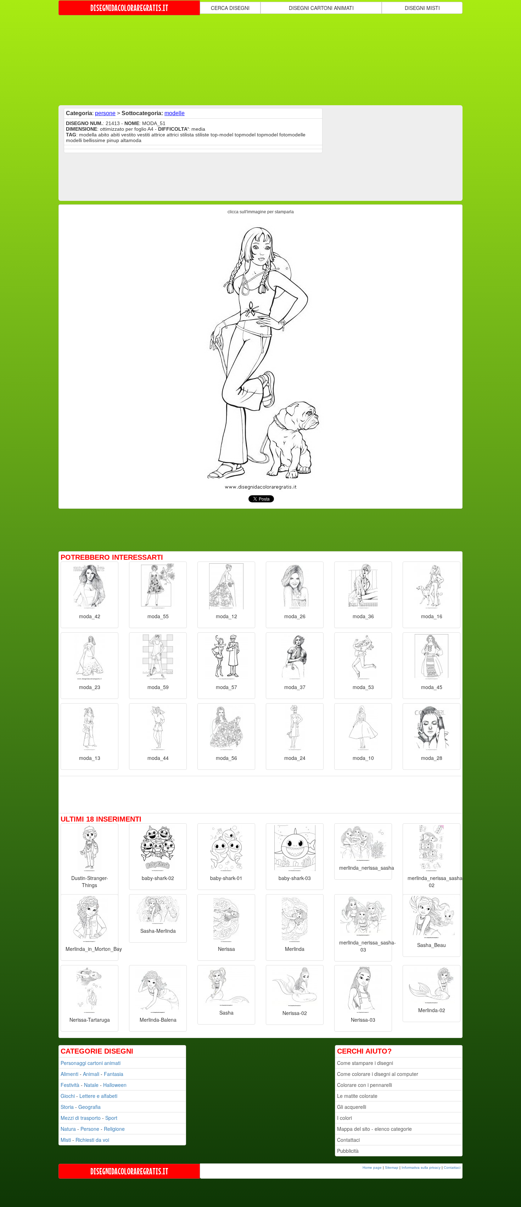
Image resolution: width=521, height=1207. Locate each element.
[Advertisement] (260, 59)
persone (105, 113)
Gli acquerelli (351, 1106)
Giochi (68, 1095)
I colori (344, 1117)
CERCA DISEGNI (230, 7)
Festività (70, 1084)
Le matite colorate (357, 1095)
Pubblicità (348, 1150)
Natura (68, 1128)
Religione (114, 1128)
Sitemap (391, 1167)
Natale (91, 1084)
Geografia (89, 1106)
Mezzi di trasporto (81, 1117)
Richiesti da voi (92, 1139)
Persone (89, 1128)
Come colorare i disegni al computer (377, 1073)
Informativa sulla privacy (421, 1167)
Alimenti (69, 1073)
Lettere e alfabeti (98, 1095)
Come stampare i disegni (365, 1062)
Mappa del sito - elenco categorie (374, 1128)
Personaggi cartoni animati (91, 1062)
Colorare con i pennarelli (364, 1084)
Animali (91, 1073)
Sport (111, 1117)
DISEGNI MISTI (422, 7)
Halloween (115, 1084)
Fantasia (113, 1073)
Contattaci (348, 1139)
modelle (174, 113)
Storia (67, 1106)
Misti (66, 1139)
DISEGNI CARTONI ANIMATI (321, 7)
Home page (372, 1167)
